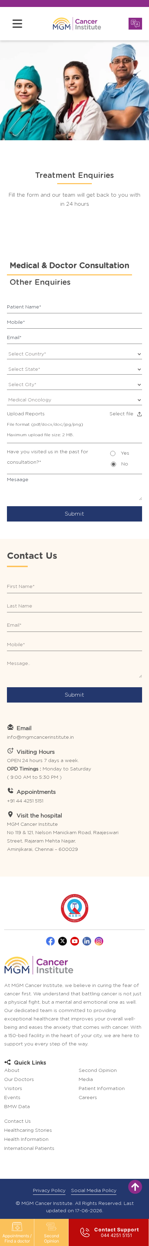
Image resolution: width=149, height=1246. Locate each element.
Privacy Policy (49, 1190)
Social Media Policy (93, 1190)
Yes (125, 453)
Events (12, 1097)
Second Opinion (51, 1238)
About (11, 1070)
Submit (74, 514)
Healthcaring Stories (28, 1130)
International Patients (29, 1148)
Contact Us (17, 1121)
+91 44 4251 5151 (25, 801)
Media (86, 1079)
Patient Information (102, 1088)
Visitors (13, 1088)
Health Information (26, 1139)
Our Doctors (19, 1079)
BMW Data (17, 1106)
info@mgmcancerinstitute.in (40, 737)
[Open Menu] (17, 23)
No (124, 464)
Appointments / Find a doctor (17, 1238)
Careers (88, 1097)
